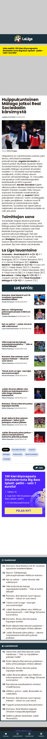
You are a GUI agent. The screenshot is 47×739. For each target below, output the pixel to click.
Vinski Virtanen (8, 302)
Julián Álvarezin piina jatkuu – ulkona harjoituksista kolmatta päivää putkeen (17, 434)
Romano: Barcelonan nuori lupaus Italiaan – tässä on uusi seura (15, 358)
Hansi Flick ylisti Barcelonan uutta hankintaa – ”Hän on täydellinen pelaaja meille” (23, 654)
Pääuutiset (17, 454)
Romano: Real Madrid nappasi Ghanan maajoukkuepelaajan (21, 710)
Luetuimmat (11, 646)
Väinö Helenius (8, 349)
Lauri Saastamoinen (10, 329)
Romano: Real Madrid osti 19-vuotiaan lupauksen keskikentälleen (16, 297)
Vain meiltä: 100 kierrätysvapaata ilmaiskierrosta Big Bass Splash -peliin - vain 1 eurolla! (23, 50)
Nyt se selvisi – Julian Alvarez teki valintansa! (17, 325)
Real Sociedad (31, 454)
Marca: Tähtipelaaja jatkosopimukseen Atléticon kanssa (16, 311)
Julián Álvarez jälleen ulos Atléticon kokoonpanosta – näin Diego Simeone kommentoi (15, 392)
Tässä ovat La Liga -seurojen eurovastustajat (16, 372)
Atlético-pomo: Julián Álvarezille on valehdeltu (24, 692)
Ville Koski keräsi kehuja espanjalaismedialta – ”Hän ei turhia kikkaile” (17, 344)
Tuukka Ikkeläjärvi (9, 316)
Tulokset (6, 459)
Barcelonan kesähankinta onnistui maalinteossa (23, 685)
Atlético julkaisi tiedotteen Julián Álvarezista (22, 717)
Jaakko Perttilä (8, 117)
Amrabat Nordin (18, 450)
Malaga (6, 454)
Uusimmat (10, 560)
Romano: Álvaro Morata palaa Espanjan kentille (17, 404)
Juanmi (32, 450)
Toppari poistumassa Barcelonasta (24, 704)
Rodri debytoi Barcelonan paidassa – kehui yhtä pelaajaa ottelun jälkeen (15, 420)
